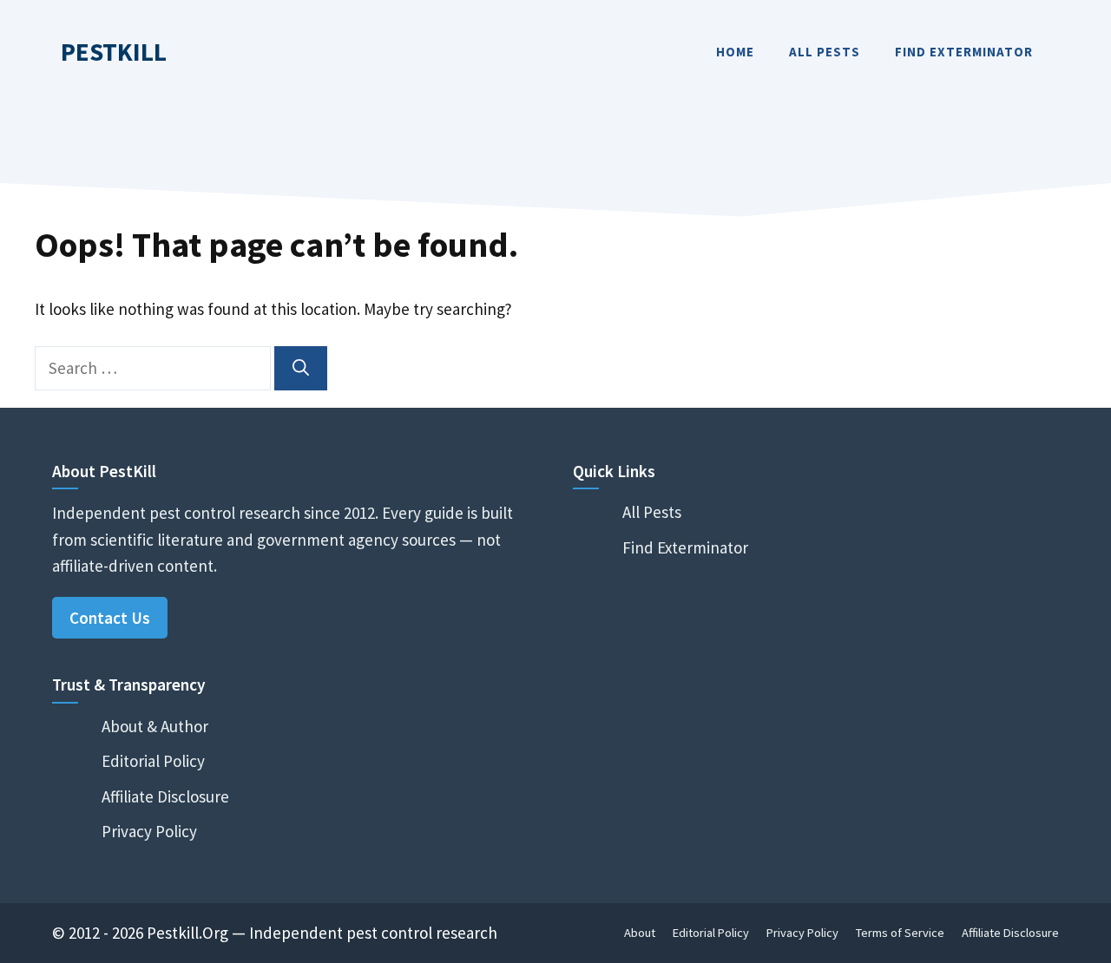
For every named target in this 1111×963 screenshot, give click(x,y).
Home (735, 51)
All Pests (824, 51)
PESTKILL (114, 52)
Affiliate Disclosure (165, 796)
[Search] (300, 368)
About (639, 932)
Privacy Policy (149, 831)
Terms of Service (900, 932)
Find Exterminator (964, 51)
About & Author (155, 726)
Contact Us (109, 617)
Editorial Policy (153, 760)
